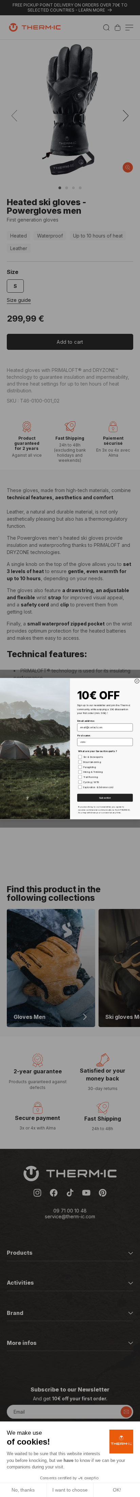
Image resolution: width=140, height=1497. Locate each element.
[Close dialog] (137, 681)
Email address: (86, 720)
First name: (84, 735)
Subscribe (105, 797)
